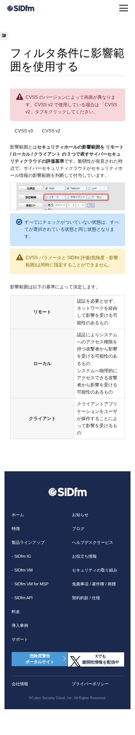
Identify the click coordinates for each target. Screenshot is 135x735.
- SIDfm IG (21, 556)
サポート (20, 639)
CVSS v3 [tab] (24, 131)
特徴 (16, 528)
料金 (16, 611)
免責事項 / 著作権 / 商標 (94, 584)
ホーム (18, 514)
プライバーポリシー (90, 684)
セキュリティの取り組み (94, 570)
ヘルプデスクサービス (92, 542)
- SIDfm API (22, 597)
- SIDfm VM (22, 570)
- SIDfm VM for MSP (30, 584)
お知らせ (80, 514)
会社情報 (20, 684)
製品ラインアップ (28, 542)
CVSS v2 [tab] (51, 131)
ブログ (78, 528)
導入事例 (20, 625)
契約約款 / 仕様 (86, 597)
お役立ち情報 (84, 556)
